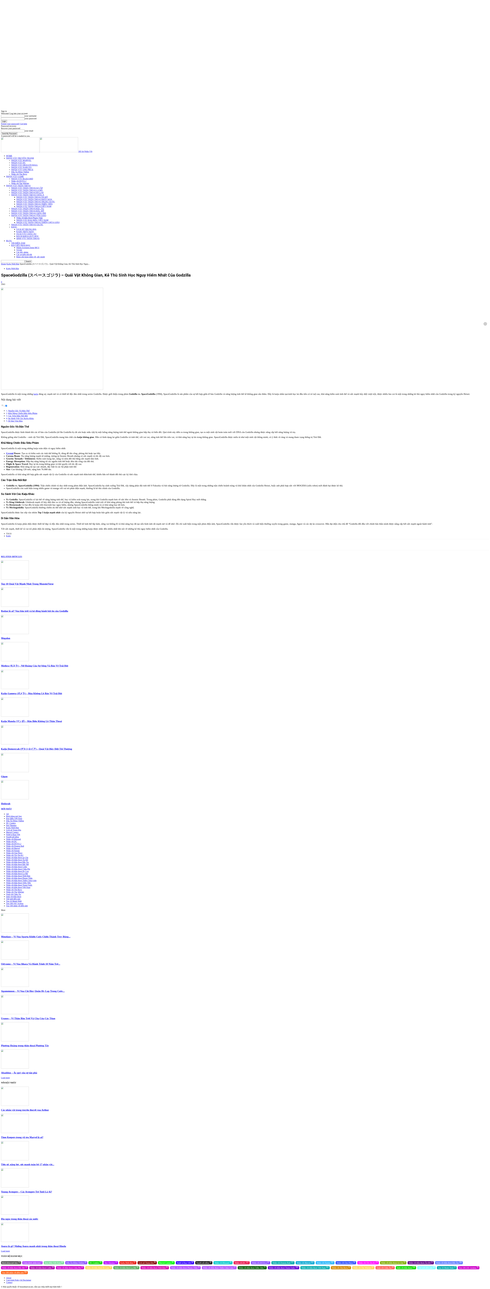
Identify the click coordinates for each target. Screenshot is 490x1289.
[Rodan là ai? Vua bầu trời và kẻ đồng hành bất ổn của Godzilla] (15, 606)
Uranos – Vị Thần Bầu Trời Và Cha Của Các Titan (28, 1018)
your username (30, 116)
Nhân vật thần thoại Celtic (16, 867)
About (8, 1278)
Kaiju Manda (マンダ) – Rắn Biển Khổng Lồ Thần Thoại (31, 721)
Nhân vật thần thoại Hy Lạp (17, 871)
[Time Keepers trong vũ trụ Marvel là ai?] (15, 1132)
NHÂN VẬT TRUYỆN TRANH (20, 158)
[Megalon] (15, 633)
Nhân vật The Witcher (20, 183)
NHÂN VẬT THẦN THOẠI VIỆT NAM (33, 206)
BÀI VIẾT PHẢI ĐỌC (20, 245)
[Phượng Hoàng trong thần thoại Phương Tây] (15, 1041)
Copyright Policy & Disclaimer (18, 1280)
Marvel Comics (12, 832)
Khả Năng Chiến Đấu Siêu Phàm (22, 413)
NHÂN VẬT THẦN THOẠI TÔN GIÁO (28, 215)
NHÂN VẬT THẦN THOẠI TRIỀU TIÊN (34, 204)
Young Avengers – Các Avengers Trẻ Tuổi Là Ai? (26, 1191)
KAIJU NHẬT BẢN (25, 231)
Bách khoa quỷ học (14, 816)
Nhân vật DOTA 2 (18, 181)
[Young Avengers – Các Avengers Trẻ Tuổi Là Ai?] (15, 1187)
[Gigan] (15, 771)
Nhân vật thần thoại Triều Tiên (18, 883)
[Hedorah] (15, 799)
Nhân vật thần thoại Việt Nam (18, 887)
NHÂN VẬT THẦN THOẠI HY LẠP (27, 192)
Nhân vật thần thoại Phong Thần (29, 218)
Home (3, 264)
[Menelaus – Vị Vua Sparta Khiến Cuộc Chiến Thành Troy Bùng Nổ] (15, 932)
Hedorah (5, 803)
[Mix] (78, 544)
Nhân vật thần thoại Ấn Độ (17, 860)
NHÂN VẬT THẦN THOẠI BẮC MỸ (27, 211)
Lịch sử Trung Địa (13, 830)
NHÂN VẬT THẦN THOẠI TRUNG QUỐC (35, 202)
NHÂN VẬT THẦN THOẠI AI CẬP (27, 188)
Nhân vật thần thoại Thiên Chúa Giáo (21, 880)
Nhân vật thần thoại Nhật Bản (18, 876)
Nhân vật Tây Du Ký (14, 855)
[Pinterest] (33, 544)
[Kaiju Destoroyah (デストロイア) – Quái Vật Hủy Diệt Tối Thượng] (15, 744)
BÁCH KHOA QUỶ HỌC (27, 236)
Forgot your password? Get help (14, 124)
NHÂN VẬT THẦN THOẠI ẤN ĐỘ (32, 197)
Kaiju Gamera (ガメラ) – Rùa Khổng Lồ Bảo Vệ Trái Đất (31, 693)
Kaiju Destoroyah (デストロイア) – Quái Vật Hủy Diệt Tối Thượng (36, 749)
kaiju (36, 394)
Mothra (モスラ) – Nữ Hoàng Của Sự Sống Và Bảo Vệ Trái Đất (34, 665)
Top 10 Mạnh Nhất (14, 901)
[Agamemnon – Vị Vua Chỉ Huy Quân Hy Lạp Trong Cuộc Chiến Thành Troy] (15, 986)
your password (30, 118)
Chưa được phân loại (32, 1262)
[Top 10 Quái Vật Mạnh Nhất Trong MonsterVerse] (15, 579)
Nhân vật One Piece (14, 853)
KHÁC (14, 227)
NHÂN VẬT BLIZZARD (22, 179)
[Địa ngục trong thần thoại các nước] (15, 1214)
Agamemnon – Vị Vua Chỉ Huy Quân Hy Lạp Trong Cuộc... (33, 991)
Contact (9, 1282)
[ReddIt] (60, 544)
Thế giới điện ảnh (13, 899)
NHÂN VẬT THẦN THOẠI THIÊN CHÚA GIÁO (38, 222)
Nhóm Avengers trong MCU (27, 248)
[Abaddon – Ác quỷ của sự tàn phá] (15, 1068)
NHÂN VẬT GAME (15, 176)
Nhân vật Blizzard (13, 839)
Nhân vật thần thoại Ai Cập (17, 857)
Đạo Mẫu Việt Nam (14, 818)
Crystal (9, 453)
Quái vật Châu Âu (13, 894)
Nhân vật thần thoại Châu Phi (18, 869)
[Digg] (87, 544)
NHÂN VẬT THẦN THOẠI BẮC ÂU (27, 209)
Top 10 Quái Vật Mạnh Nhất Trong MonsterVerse (27, 584)
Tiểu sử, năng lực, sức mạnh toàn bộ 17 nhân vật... (27, 1164)
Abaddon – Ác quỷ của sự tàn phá (19, 1072)
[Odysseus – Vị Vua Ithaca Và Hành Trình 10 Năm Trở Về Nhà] (15, 959)
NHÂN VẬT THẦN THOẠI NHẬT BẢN (34, 199)
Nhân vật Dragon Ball (15, 846)
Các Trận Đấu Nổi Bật (18, 416)
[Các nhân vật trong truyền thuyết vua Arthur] (15, 1105)
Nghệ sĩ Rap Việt (13, 835)
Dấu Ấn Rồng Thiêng (20, 172)
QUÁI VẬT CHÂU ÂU (26, 234)
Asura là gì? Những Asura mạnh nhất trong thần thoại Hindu (33, 1246)
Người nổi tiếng (12, 837)
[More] (96, 544)
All (7, 814)
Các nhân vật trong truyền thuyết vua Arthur (25, 1110)
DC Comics (11, 823)
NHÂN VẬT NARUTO (21, 167)
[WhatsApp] (42, 544)
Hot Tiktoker (11, 825)
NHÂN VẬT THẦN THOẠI (18, 186)
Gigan (4, 776)
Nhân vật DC (11, 841)
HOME (9, 156)
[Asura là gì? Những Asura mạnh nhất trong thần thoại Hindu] (15, 1241)
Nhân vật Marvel (13, 848)
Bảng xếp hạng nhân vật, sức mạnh (30, 257)
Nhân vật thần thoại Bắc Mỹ (17, 864)
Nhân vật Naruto (13, 851)
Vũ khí (19, 250)
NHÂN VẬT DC (18, 163)
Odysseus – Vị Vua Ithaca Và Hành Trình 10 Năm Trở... (30, 964)
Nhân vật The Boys (19, 174)
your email (29, 131)
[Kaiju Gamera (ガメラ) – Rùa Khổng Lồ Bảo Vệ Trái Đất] (15, 688)
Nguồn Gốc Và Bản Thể (19, 411)
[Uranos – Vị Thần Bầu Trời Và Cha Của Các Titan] (15, 1013)
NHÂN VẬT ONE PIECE (22, 169)
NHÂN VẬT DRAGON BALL (24, 165)
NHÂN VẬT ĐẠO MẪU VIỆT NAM (32, 220)
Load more (5, 1078)
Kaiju (8, 536)
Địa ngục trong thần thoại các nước (19, 1219)
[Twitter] (23, 544)
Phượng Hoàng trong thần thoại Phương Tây (25, 1045)
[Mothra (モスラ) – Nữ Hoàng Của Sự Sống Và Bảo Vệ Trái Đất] (15, 660)
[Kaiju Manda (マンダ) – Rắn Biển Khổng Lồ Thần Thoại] (15, 716)
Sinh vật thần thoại (13, 897)
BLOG (9, 241)
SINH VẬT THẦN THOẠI (27, 238)
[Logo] (20, 151)
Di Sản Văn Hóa (15, 421)
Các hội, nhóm (22, 252)
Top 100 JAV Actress (14, 903)
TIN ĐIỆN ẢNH (18, 243)
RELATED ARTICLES (11, 556)
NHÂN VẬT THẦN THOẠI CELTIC (27, 225)
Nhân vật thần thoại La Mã (17, 874)
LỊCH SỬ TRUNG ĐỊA (26, 229)
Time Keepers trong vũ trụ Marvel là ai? (22, 1137)
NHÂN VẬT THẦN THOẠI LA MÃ (27, 190)
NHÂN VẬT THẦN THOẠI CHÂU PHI (28, 213)
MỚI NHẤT (6, 809)
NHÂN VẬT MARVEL (21, 160)
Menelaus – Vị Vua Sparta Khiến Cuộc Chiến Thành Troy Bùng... (35, 936)
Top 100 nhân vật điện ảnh (17, 906)
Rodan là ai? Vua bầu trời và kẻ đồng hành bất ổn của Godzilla (34, 611)
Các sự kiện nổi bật (24, 254)
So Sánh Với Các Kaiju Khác (21, 418)
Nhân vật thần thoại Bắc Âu (17, 862)
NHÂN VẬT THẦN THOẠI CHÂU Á (27, 195)
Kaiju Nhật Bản (13, 264)
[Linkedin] (51, 544)
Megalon (5, 638)
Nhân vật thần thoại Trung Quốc (19, 885)
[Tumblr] (69, 544)
